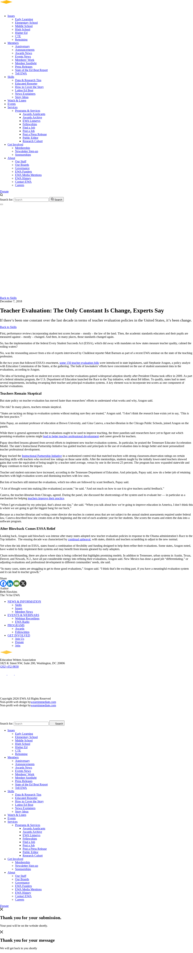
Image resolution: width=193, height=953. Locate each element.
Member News (24, 611)
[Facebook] (3, 583)
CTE (18, 36)
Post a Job (29, 131)
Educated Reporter (26, 83)
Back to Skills (8, 297)
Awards (19, 628)
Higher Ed (21, 32)
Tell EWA (21, 73)
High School (22, 29)
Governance (22, 168)
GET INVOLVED (19, 635)
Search (58, 199)
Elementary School (26, 22)
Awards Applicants (34, 114)
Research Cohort (33, 141)
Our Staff (20, 161)
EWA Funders (23, 171)
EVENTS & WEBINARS (23, 615)
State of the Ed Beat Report (31, 70)
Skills (11, 76)
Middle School (24, 26)
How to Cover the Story (29, 87)
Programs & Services (27, 110)
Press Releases (23, 66)
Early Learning (24, 19)
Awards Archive (32, 117)
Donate (4, 191)
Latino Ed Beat (24, 90)
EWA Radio (22, 621)
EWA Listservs (31, 120)
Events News (23, 56)
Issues (11, 15)
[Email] (16, 583)
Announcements (24, 49)
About (11, 158)
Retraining (21, 39)
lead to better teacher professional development (71, 436)
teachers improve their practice (46, 498)
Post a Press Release (35, 134)
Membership (22, 147)
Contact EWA (23, 181)
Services (13, 107)
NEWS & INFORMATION (24, 601)
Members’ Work (24, 59)
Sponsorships (23, 154)
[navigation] (1, 204)
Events (12, 103)
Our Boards (22, 164)
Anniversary (22, 46)
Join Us (19, 638)
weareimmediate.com (43, 702)
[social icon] (3, 674)
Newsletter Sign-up (26, 151)
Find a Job (29, 127)
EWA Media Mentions (28, 175)
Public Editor (30, 137)
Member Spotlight (26, 63)
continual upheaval (79, 539)
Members (13, 43)
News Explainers (25, 93)
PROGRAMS (16, 625)
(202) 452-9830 (9, 666)
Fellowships (30, 124)
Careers (19, 185)
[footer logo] (17, 656)
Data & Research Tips (28, 80)
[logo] (17, 9)
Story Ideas (21, 97)
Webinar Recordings (27, 618)
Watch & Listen (17, 100)
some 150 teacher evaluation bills (79, 362)
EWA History (23, 178)
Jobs (17, 645)
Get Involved (15, 144)
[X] (23, 583)
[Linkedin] (10, 583)
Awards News (23, 53)
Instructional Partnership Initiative (42, 455)
